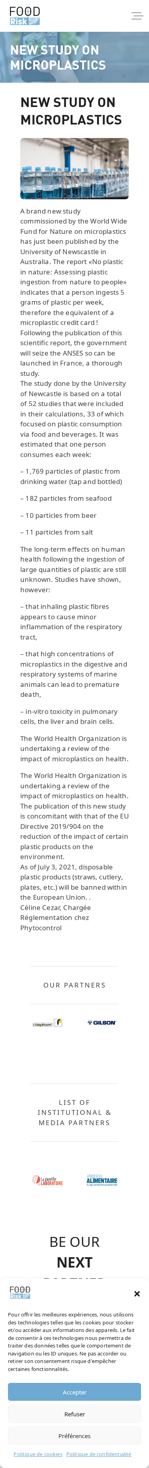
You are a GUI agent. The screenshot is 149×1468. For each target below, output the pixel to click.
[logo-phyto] (25, 16)
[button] (137, 1294)
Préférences (74, 1436)
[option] (47, 1022)
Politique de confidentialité (99, 1454)
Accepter (75, 1392)
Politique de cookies (38, 1454)
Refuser (74, 1414)
